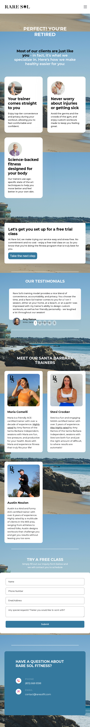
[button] (85, 6)
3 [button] (44, 322)
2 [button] (40, 322)
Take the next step (22, 256)
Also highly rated (59, 427)
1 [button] (35, 322)
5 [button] (54, 322)
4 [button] (49, 322)
